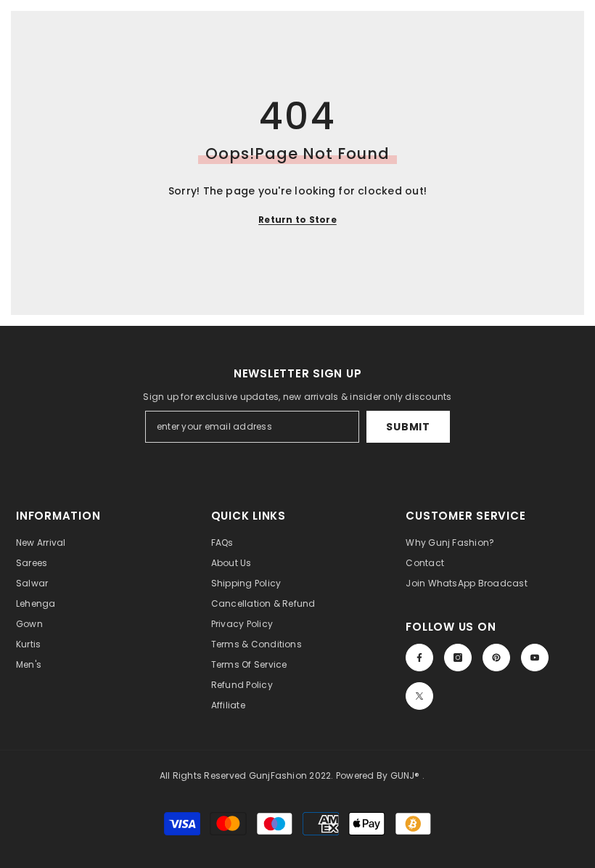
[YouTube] (535, 657)
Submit (408, 426)
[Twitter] (419, 696)
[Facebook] (419, 657)
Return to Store (297, 219)
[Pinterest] (496, 657)
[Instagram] (458, 657)
